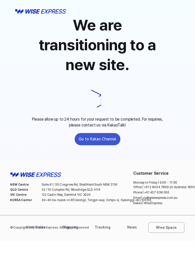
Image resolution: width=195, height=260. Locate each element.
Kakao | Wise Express (147, 203)
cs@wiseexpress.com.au (160, 198)
